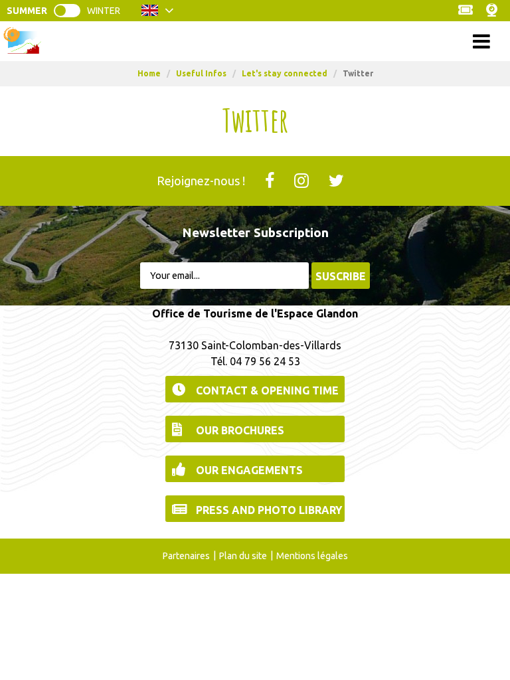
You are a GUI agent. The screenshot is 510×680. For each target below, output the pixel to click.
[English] (157, 14)
